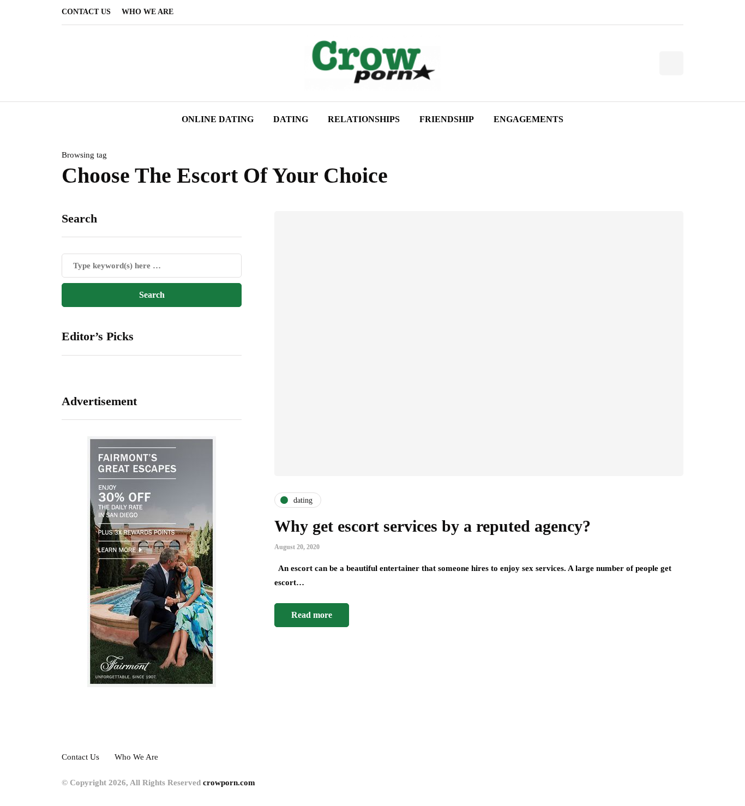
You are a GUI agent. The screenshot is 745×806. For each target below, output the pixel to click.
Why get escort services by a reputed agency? (432, 526)
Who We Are (147, 12)
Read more (311, 614)
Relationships (364, 119)
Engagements (528, 119)
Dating (290, 119)
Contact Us (86, 12)
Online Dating (218, 119)
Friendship (446, 119)
